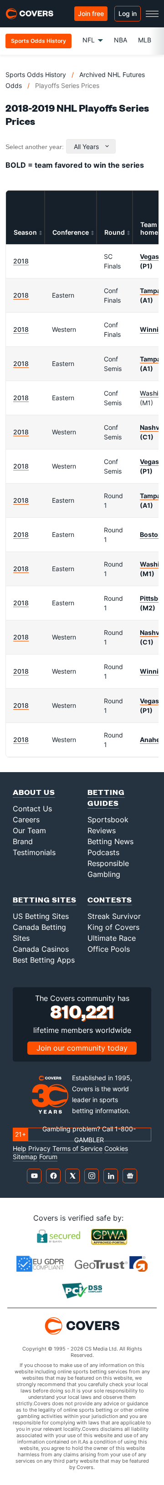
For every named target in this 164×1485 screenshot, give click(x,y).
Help (19, 1148)
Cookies (116, 1148)
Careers (26, 819)
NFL (88, 40)
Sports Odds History (35, 74)
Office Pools (108, 949)
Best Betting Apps (44, 959)
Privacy (39, 1148)
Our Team (29, 830)
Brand (23, 841)
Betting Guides (106, 797)
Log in (127, 13)
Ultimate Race (111, 938)
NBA (120, 40)
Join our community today (82, 1047)
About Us (34, 792)
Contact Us (32, 808)
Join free (91, 13)
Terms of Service (77, 1148)
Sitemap (25, 1156)
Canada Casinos (41, 949)
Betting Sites (45, 899)
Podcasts (103, 852)
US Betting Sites (41, 916)
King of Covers (113, 927)
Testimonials (34, 852)
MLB (144, 40)
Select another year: (34, 146)
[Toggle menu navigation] (152, 13)
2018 (21, 261)
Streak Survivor (114, 916)
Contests (109, 899)
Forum (48, 1156)
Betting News (110, 841)
